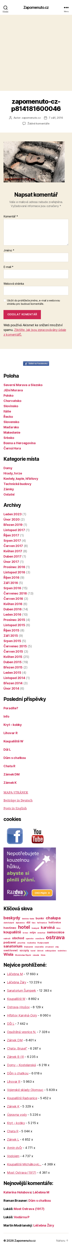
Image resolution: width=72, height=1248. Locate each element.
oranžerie (39, 938)
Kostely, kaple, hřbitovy (20, 478)
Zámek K (10, 782)
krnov (25, 933)
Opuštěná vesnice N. (21, 1032)
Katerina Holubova (17, 1192)
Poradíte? (10, 708)
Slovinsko (10, 406)
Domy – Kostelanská (21, 1065)
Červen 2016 (13, 598)
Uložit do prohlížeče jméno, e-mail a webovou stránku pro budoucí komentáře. (33, 302)
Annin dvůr (14, 1148)
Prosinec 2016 (14, 567)
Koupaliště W (13, 741)
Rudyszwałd (43, 943)
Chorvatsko (12, 401)
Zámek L (13, 1139)
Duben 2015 (12, 662)
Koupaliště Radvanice (22, 1098)
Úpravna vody (17, 1114)
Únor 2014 (11, 688)
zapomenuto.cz (31, 117)
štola (43, 955)
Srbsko (8, 438)
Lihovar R (10, 733)
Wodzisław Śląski (23, 955)
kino (58, 928)
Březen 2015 (13, 667)
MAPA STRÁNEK (15, 793)
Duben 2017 (12, 556)
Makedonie (11, 432)
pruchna (21, 943)
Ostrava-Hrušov (18, 1007)
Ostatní (9, 494)
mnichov (41, 933)
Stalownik (28, 947)
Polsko (8, 395)
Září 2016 (10, 583)
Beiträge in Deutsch (18, 801)
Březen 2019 (13, 525)
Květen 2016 (12, 604)
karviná (48, 927)
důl (28, 922)
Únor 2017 (11, 562)
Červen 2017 (13, 546)
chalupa (53, 917)
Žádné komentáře (38, 123)
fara (33, 923)
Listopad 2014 (14, 678)
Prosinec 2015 (14, 620)
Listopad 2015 (14, 625)
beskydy (11, 917)
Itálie (7, 411)
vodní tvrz (62, 951)
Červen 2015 (13, 651)
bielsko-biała (28, 919)
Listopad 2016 (14, 572)
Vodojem (13, 1156)
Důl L (7, 749)
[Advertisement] (36, 53)
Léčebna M (15, 974)
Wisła (8, 954)
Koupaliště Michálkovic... (24, 1164)
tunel (33, 951)
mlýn (33, 932)
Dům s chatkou (14, 758)
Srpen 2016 (12, 588)
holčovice (55, 922)
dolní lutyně (8, 923)
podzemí (9, 942)
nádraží (6, 938)
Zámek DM (11, 774)
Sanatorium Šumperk (21, 990)
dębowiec (20, 923)
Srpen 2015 (12, 641)
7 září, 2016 (56, 117)
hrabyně (35, 928)
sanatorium (12, 946)
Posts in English (15, 808)
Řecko (8, 416)
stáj (57, 947)
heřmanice (42, 923)
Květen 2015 (12, 657)
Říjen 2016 (11, 577)
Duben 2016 (12, 609)
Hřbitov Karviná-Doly (22, 1015)
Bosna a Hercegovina (19, 443)
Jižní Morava (13, 390)
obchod (18, 938)
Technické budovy (17, 484)
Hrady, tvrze (12, 473)
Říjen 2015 (11, 630)
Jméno (8, 250)
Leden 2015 (12, 672)
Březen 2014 (13, 683)
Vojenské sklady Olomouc (25, 1090)
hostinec (9, 928)
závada (36, 955)
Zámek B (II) (15, 1057)
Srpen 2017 (12, 540)
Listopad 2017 (14, 530)
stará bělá (39, 947)
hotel (24, 927)
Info (6, 716)
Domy (7, 468)
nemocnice (55, 932)
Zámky (8, 489)
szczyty (24, 950)
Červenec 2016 (15, 593)
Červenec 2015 (15, 646)
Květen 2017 (12, 551)
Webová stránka (13, 283)
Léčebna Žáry (16, 982)
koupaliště (12, 932)
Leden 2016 (12, 614)
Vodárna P (21, 1217)
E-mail (8, 267)
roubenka (31, 943)
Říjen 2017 (11, 535)
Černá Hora (12, 448)
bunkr (40, 918)
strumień (49, 947)
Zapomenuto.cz (36, 7)
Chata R (9, 766)
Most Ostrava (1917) (21, 1172)
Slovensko (11, 422)
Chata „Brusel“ (17, 1048)
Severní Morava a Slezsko (22, 385)
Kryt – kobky (12, 725)
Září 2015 (10, 635)
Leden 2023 (12, 514)
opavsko (30, 938)
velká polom (50, 951)
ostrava (55, 937)
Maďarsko (11, 427)
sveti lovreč (10, 950)
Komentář (10, 216)
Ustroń (40, 951)
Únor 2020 (11, 519)
